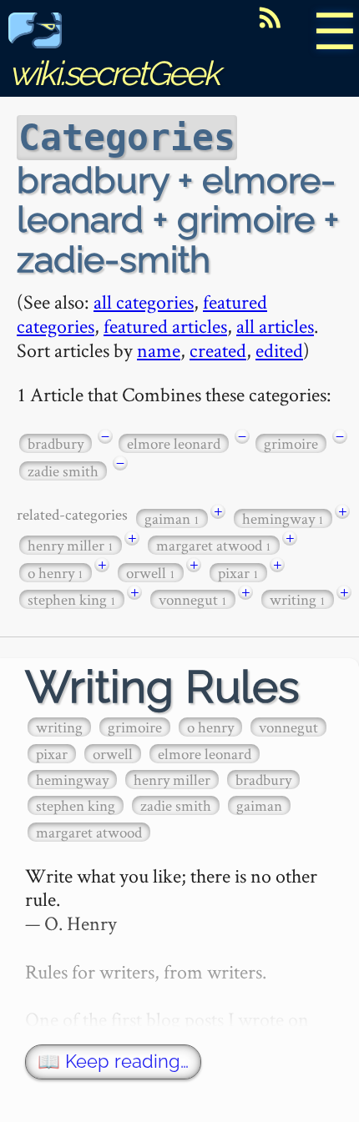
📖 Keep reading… (113, 1061)
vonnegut (193, 599)
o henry (55, 572)
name (158, 350)
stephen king (72, 599)
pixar (238, 572)
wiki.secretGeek (113, 73)
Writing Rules (162, 687)
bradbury (55, 443)
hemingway (283, 518)
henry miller (71, 545)
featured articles (165, 326)
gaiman (172, 518)
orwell (150, 572)
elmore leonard (173, 443)
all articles (275, 326)
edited (279, 350)
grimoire (291, 443)
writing (298, 599)
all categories (144, 301)
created (218, 350)
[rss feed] (269, 17)
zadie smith (63, 470)
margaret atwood (213, 545)
